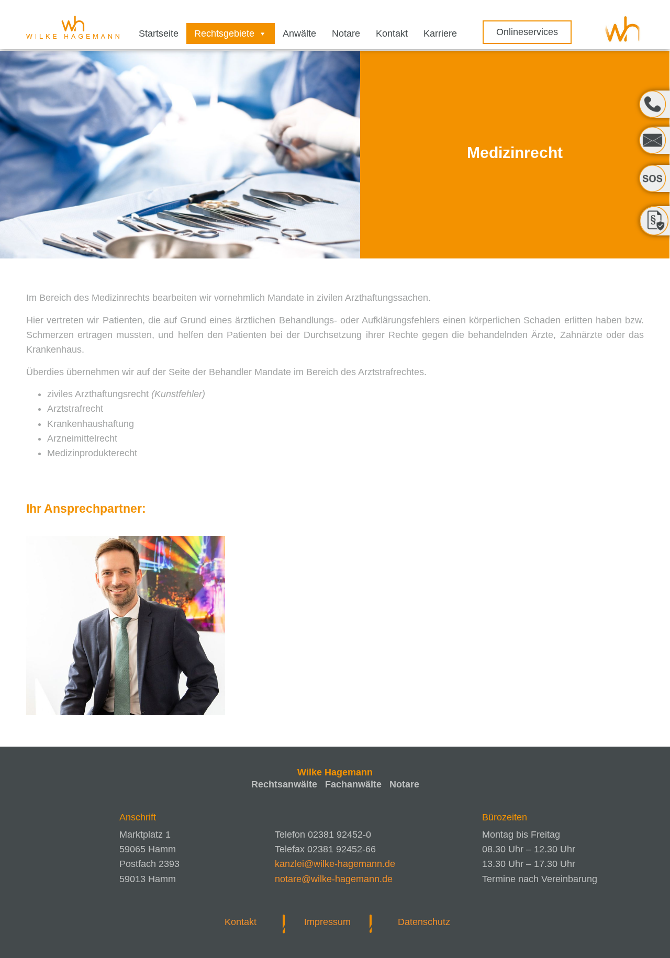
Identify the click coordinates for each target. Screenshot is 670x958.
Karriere (440, 33)
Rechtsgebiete (224, 33)
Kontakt (392, 33)
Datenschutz (424, 922)
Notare (346, 33)
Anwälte (299, 33)
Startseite (158, 33)
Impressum (327, 922)
